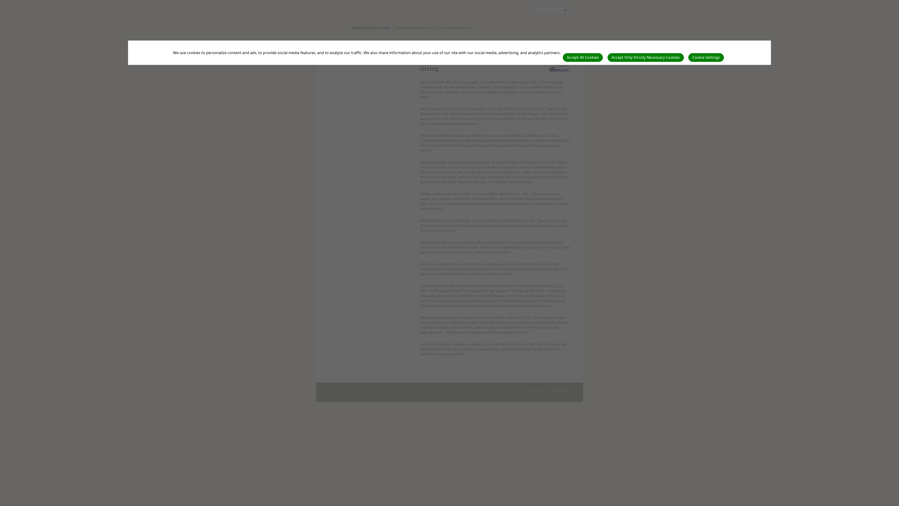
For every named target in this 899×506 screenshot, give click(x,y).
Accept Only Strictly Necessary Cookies (646, 57)
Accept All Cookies (583, 57)
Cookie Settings (706, 57)
